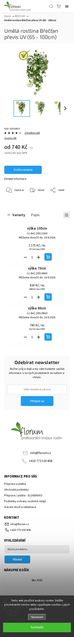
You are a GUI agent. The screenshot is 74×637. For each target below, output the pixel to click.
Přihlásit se (37, 401)
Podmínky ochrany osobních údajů (25, 501)
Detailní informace (15, 179)
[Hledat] (51, 6)
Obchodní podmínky (16, 490)
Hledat (17, 559)
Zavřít (61, 201)
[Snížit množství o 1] (25, 257)
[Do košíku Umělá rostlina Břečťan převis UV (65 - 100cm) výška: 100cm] (48, 257)
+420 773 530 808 (40, 461)
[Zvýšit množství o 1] (39, 257)
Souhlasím (37, 627)
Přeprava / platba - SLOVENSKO (23, 495)
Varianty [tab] (18, 215)
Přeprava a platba (15, 484)
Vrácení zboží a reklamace (20, 507)
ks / (37, 580)
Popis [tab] (35, 215)
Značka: (10, 138)
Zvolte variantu (23, 170)
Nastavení (37, 617)
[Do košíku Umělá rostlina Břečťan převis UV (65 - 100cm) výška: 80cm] (48, 337)
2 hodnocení (32, 133)
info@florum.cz (40, 453)
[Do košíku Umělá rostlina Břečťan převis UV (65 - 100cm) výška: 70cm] (48, 297)
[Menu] (67, 6)
